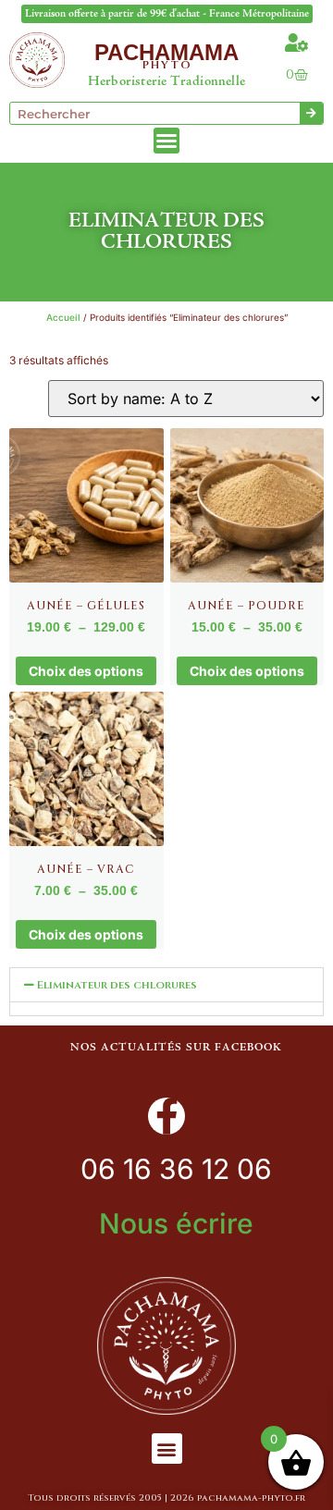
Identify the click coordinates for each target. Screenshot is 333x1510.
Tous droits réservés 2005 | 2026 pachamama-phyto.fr (166, 1498)
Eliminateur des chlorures (117, 984)
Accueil (63, 317)
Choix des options (86, 671)
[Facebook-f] (166, 1116)
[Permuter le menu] (166, 140)
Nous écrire (176, 1223)
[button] (166, 984)
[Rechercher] (311, 113)
